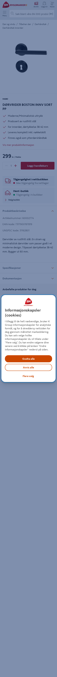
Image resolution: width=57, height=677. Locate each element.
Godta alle (28, 358)
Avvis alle (28, 367)
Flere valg (28, 376)
